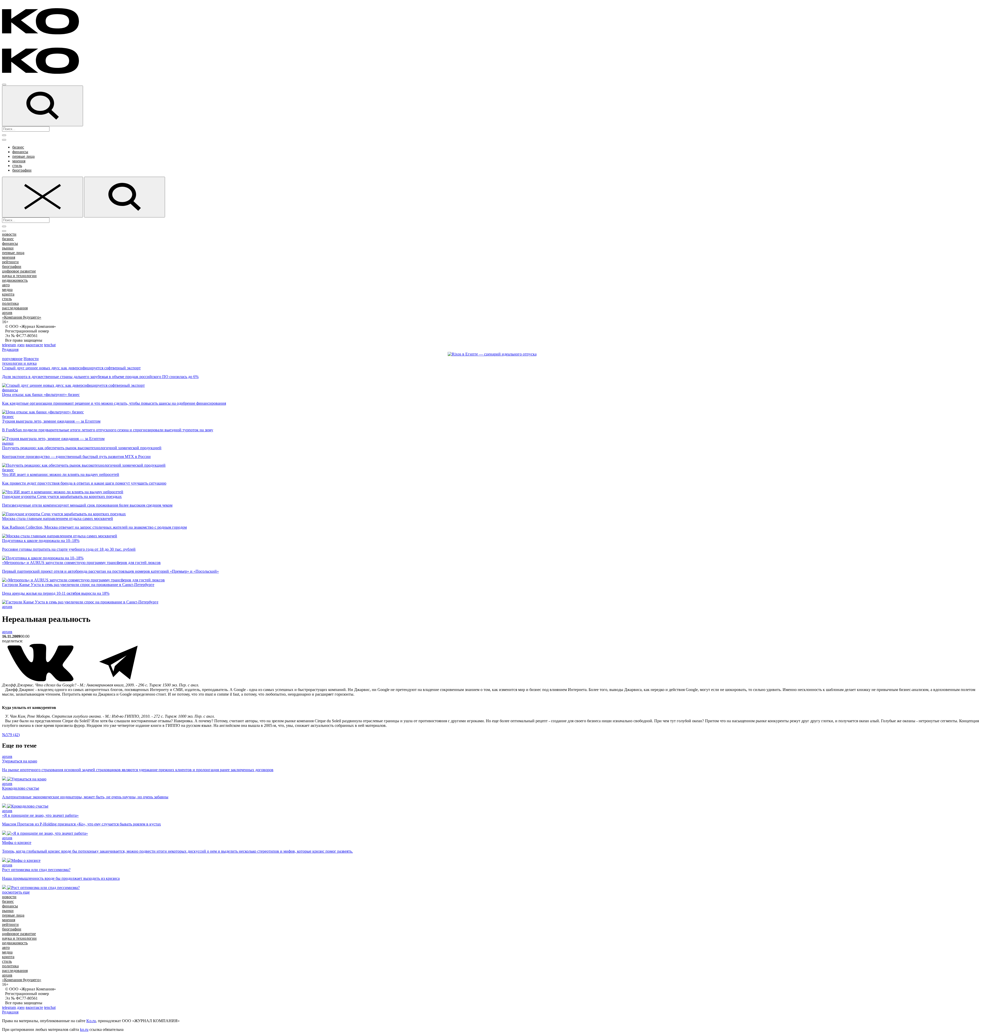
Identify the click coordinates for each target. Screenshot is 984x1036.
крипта (8, 294)
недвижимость (15, 280)
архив (7, 312)
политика (10, 303)
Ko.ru (91, 1021)
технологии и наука (19, 363)
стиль (17, 165)
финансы (20, 152)
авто (6, 285)
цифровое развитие (19, 271)
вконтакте (34, 345)
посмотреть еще (16, 892)
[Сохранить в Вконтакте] (41, 680)
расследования (15, 308)
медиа (7, 289)
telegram (9, 345)
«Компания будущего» (21, 317)
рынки (8, 248)
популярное (12, 359)
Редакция (10, 349)
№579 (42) (11, 734)
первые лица (23, 156)
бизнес (18, 147)
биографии (22, 170)
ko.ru (84, 1029)
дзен (21, 345)
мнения (18, 161)
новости (9, 234)
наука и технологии (19, 276)
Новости (31, 359)
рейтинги (10, 262)
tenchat (50, 345)
